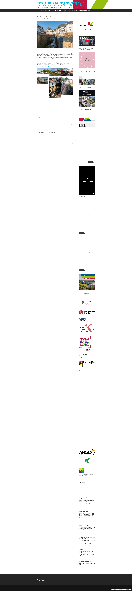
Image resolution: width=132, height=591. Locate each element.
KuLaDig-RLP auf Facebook (85, 109)
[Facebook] (43, 580)
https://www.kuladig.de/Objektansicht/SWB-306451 (45, 66)
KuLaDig (56, 10)
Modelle (67, 10)
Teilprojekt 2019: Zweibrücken (64, 124)
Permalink (48, 117)
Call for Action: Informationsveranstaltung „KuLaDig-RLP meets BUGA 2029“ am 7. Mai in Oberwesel (87, 548)
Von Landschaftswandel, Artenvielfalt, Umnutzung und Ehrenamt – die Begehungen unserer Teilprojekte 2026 (87, 528)
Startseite (40, 10)
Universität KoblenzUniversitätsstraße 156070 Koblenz (82, 483)
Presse (71, 10)
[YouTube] (39, 580)
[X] (41, 580)
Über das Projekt (46, 10)
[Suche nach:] (87, 16)
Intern (75, 10)
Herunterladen (82, 233)
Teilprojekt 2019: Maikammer (46, 124)
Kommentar (69, 143)
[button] (43, 71)
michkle (40, 18)
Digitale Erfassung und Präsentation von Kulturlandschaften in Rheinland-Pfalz (60, 4)
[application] (87, 41)
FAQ (52, 10)
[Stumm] (92, 44)
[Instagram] (37, 580)
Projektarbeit (53, 18)
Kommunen (61, 10)
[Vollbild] (94, 44)
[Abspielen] (79, 44)
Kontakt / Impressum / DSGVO (84, 10)
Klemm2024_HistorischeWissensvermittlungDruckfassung (86, 231)
